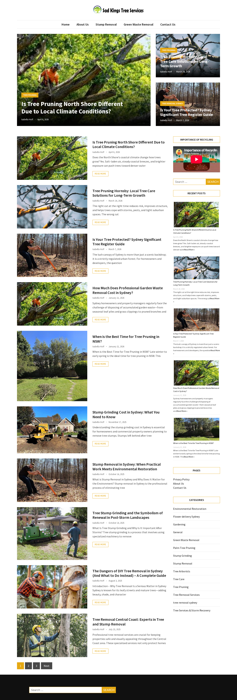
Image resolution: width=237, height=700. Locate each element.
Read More (100, 173)
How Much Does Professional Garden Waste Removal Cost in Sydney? (127, 290)
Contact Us (167, 24)
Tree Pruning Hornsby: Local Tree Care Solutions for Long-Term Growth (184, 61)
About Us (83, 24)
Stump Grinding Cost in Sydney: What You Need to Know (126, 414)
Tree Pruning (30, 95)
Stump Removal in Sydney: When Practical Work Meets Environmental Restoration (126, 466)
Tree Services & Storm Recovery (191, 610)
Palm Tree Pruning (184, 548)
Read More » (189, 249)
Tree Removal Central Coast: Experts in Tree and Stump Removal (128, 621)
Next (46, 666)
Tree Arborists (181, 571)
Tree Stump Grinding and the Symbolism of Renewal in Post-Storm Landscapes (127, 515)
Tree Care (178, 579)
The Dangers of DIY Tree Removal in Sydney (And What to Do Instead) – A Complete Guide (129, 573)
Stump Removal (106, 24)
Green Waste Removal (138, 24)
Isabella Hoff (27, 119)
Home (66, 24)
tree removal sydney (172, 103)
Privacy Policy (181, 479)
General (178, 532)
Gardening (179, 524)
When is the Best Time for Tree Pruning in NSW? (125, 338)
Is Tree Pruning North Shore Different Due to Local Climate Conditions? (72, 107)
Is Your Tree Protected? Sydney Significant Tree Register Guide (186, 112)
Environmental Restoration (189, 508)
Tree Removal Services (186, 594)
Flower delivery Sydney (186, 516)
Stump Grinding (182, 555)
